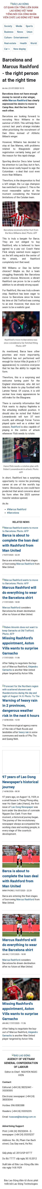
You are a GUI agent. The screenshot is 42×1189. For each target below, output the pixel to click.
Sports (29, 26)
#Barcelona (13, 512)
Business (8, 31)
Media (19, 26)
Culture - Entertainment (16, 37)
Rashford (15, 426)
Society (8, 26)
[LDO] (21, 529)
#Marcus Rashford (16, 509)
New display (19, 49)
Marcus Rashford (17, 100)
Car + (7, 49)
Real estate (10, 43)
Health (23, 43)
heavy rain (24, 732)
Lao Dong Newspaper (22, 807)
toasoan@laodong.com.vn (22, 1116)
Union (29, 31)
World (33, 43)
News (20, 31)
